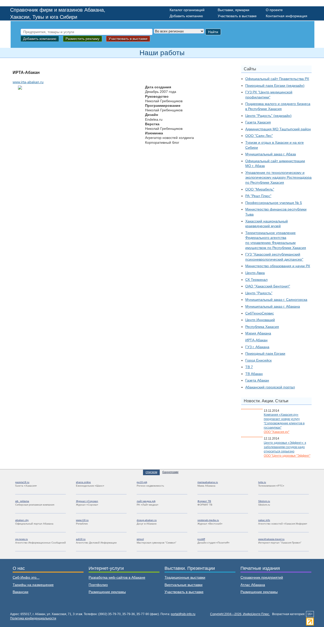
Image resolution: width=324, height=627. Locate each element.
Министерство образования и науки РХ (277, 266)
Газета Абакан (257, 380)
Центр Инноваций (260, 320)
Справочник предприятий (261, 577)
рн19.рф (142, 482)
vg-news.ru (21, 539)
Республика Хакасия (262, 327)
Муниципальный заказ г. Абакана (272, 306)
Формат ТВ (204, 501)
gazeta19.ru (22, 482)
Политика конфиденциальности (33, 618)
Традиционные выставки (185, 577)
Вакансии (20, 592)
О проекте (274, 10)
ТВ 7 (249, 367)
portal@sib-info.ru (183, 614)
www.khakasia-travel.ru (271, 539)
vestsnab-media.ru (208, 520)
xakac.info (264, 520)
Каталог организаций (187, 10)
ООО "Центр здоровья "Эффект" (287, 455)
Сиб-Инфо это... (26, 577)
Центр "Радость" (258, 293)
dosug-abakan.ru (147, 520)
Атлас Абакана (252, 585)
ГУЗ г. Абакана (257, 347)
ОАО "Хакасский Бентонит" (267, 286)
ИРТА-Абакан (256, 340)
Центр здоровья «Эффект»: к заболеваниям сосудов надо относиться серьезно (285, 447)
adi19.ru (81, 539)
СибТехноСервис (259, 313)
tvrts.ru (262, 482)
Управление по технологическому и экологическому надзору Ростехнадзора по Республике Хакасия (278, 177)
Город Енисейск (258, 360)
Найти (213, 32)
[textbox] (87, 32)
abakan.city (22, 520)
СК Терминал (256, 280)
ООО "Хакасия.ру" (276, 432)
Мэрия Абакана (258, 333)
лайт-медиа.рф (146, 501)
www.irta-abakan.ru (28, 82)
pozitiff (201, 539)
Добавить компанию (186, 16)
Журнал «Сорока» (87, 501)
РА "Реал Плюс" (258, 196)
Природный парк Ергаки (265, 353)
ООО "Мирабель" (259, 189)
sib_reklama (22, 501)
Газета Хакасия (258, 122)
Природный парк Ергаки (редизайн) (275, 85)
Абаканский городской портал (270, 387)
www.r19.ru (82, 520)
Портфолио (98, 585)
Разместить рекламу (82, 39)
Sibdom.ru (264, 501)
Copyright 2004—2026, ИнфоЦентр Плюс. (240, 614)
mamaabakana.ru (207, 482)
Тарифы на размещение (33, 585)
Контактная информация (286, 16)
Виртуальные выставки (183, 585)
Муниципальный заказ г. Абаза (270, 154)
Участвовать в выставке (237, 16)
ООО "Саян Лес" (259, 136)
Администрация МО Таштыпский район (278, 129)
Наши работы (162, 53)
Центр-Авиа (255, 273)
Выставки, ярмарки (233, 10)
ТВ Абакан (254, 374)
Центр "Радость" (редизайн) (268, 116)
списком (151, 472)
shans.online (83, 482)
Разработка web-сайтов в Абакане (117, 577)
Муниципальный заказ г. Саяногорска (276, 300)
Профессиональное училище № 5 (273, 203)
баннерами (170, 472)
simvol (140, 539)
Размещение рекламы (107, 592)
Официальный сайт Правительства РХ (277, 79)
